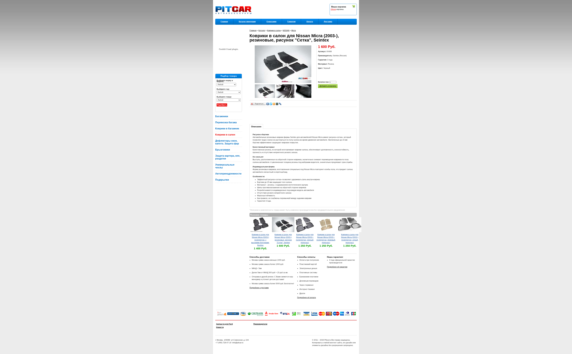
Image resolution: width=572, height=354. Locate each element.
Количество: (323, 82)
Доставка (328, 22)
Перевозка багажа (226, 122)
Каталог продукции (247, 22)
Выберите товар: (224, 97)
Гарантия (291, 22)
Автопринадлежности (228, 173)
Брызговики (222, 149)
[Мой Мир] (277, 104)
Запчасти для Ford (224, 324)
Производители (260, 324)
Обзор (333, 9)
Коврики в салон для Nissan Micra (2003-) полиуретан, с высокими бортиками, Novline (260, 240)
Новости (220, 327)
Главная (224, 22)
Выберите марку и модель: (225, 80)
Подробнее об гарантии (337, 267)
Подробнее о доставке (259, 288)
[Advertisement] (304, 115)
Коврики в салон (225, 134)
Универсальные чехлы (224, 166)
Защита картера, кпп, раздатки (227, 157)
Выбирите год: (223, 89)
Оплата (309, 22)
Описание (256, 126)
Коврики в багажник (227, 128)
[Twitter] (270, 104)
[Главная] (234, 18)
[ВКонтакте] (267, 104)
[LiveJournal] (280, 104)
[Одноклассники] (274, 104)
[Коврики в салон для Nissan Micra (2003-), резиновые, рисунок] (265, 91)
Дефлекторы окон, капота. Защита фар (227, 142)
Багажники (221, 116)
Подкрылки (222, 179)
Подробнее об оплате (306, 298)
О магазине (271, 22)
